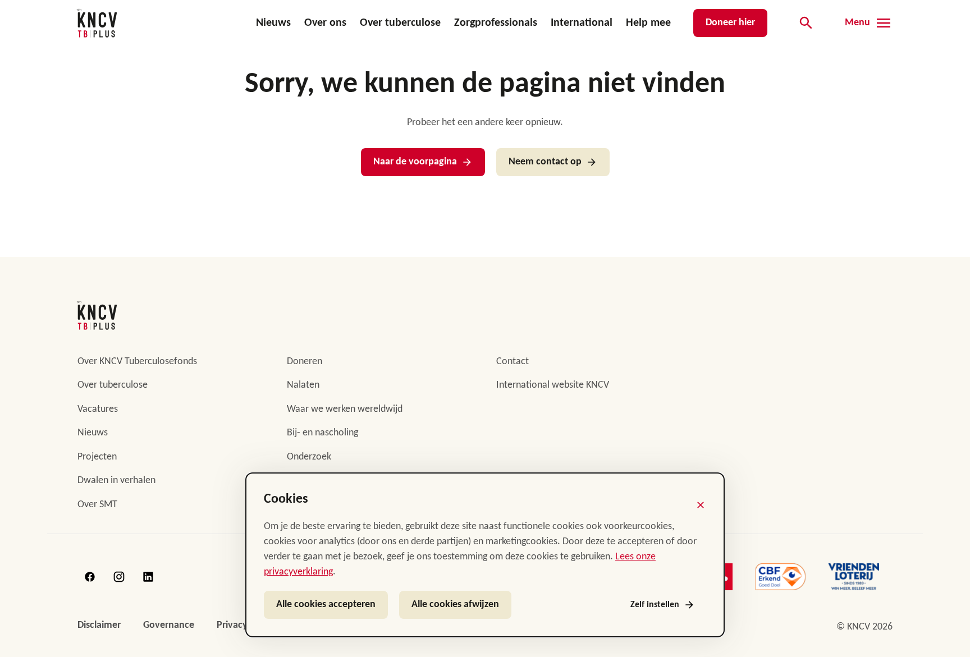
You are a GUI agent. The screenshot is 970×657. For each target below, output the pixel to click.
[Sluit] (700, 505)
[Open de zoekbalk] (806, 23)
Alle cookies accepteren (326, 604)
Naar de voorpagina (415, 162)
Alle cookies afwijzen (455, 604)
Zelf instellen (654, 604)
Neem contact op (545, 162)
